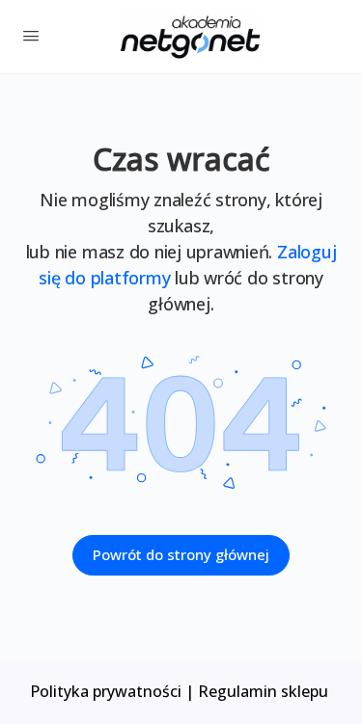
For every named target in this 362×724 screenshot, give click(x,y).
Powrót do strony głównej (181, 554)
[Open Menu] (30, 34)
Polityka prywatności (105, 691)
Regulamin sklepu (265, 691)
